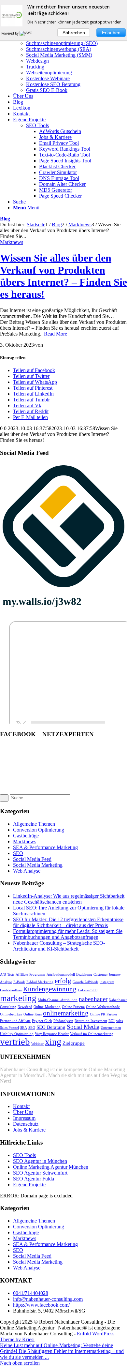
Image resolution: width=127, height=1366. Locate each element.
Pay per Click (42, 1021)
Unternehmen (111, 1027)
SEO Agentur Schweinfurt (40, 1173)
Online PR (97, 1014)
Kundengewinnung (50, 989)
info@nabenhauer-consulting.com (48, 1299)
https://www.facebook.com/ (41, 1305)
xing (53, 1042)
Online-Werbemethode (103, 1007)
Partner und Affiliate (15, 1021)
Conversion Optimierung (38, 830)
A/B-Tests (7, 974)
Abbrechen (74, 32)
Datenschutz (25, 1124)
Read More (55, 334)
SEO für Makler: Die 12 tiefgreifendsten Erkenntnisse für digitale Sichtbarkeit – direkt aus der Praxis (68, 922)
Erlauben (111, 32)
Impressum (24, 1118)
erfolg (63, 981)
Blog (5, 218)
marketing (18, 998)
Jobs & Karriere (29, 1130)
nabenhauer (93, 999)
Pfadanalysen (63, 1021)
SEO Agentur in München (40, 1161)
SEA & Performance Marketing (45, 847)
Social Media (83, 1026)
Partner (111, 1014)
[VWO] (26, 33)
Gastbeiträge (26, 835)
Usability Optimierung (17, 1034)
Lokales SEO (87, 990)
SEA (23, 1027)
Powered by (10, 33)
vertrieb (15, 1041)
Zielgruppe (74, 1043)
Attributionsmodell (61, 974)
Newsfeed (25, 1007)
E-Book (19, 982)
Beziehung (84, 974)
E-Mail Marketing (39, 982)
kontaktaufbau (11, 990)
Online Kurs (32, 1014)
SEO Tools (37, 125)
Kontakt (21, 1106)
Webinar (37, 1043)
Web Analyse (26, 871)
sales (119, 1021)
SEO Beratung (50, 1027)
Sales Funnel (9, 1027)
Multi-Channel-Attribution (58, 1000)
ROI (111, 1021)
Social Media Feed (32, 859)
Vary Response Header (52, 1034)
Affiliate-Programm (30, 974)
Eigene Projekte (29, 1184)
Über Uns (23, 1112)
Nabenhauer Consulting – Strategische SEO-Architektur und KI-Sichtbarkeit (59, 946)
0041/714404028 (30, 1293)
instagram (107, 982)
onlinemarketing (66, 1013)
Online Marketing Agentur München (50, 1167)
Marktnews (11, 242)
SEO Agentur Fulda (33, 1178)
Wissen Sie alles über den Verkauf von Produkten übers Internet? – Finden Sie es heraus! (63, 276)
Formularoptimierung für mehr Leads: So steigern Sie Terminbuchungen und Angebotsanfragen (67, 934)
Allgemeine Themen (34, 824)
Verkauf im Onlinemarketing (91, 1034)
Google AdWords (85, 982)
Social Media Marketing (38, 865)
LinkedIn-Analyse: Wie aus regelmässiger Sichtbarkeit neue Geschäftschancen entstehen (68, 899)
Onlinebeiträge (11, 1014)
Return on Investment (91, 1021)
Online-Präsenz (73, 1007)
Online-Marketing (47, 1007)
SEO (18, 853)
